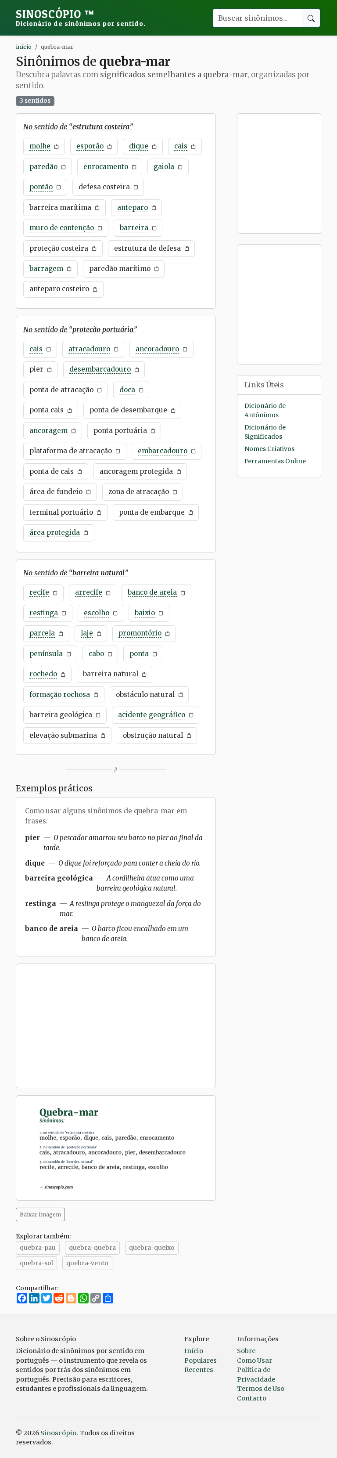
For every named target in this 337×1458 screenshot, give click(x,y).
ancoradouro (157, 349)
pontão (41, 187)
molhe (39, 146)
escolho (96, 613)
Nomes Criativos (269, 449)
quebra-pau (38, 1248)
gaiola (164, 166)
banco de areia (152, 592)
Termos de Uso (260, 1389)
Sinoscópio (81, 17)
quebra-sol (36, 1263)
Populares (200, 1360)
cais (180, 146)
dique (138, 146)
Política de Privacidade (256, 1374)
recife (39, 592)
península (46, 654)
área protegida (54, 532)
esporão (90, 146)
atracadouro (89, 349)
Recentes (198, 1370)
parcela (42, 633)
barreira (134, 228)
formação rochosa (59, 694)
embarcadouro (162, 451)
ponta (139, 654)
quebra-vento (87, 1263)
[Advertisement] (115, 1026)
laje (87, 633)
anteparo (132, 207)
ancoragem (48, 430)
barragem (46, 268)
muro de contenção (61, 228)
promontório (139, 633)
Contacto (251, 1398)
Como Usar (254, 1360)
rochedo (43, 674)
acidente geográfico (151, 715)
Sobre (246, 1351)
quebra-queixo (152, 1248)
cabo (96, 654)
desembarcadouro (100, 369)
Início (193, 1351)
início (24, 46)
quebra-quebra (92, 1248)
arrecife (88, 592)
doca (127, 390)
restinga (43, 613)
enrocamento (105, 166)
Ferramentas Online (275, 461)
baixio (145, 613)
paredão (43, 166)
